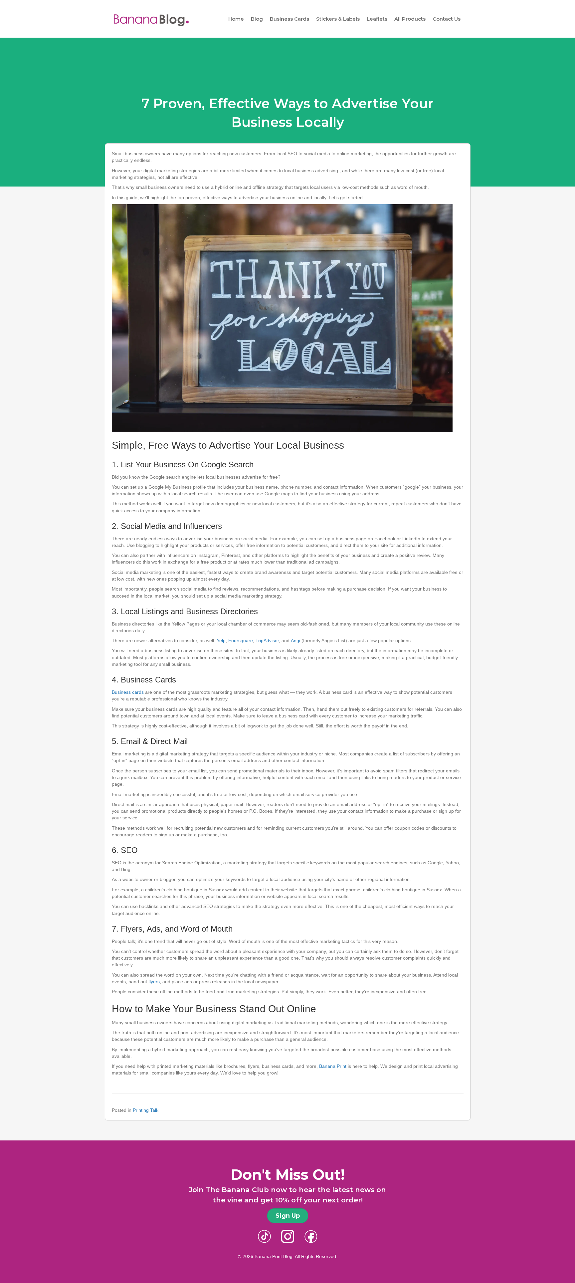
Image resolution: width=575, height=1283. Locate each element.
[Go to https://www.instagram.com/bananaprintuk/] (287, 1236)
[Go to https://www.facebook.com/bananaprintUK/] (310, 1236)
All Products (410, 19)
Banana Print (332, 1066)
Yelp (221, 640)
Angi (295, 640)
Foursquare (240, 640)
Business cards (128, 692)
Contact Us (447, 19)
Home (236, 19)
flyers (154, 981)
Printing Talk (145, 1110)
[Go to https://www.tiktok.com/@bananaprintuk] (264, 1236)
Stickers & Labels (338, 19)
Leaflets (377, 19)
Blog (257, 19)
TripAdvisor (267, 640)
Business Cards (289, 19)
